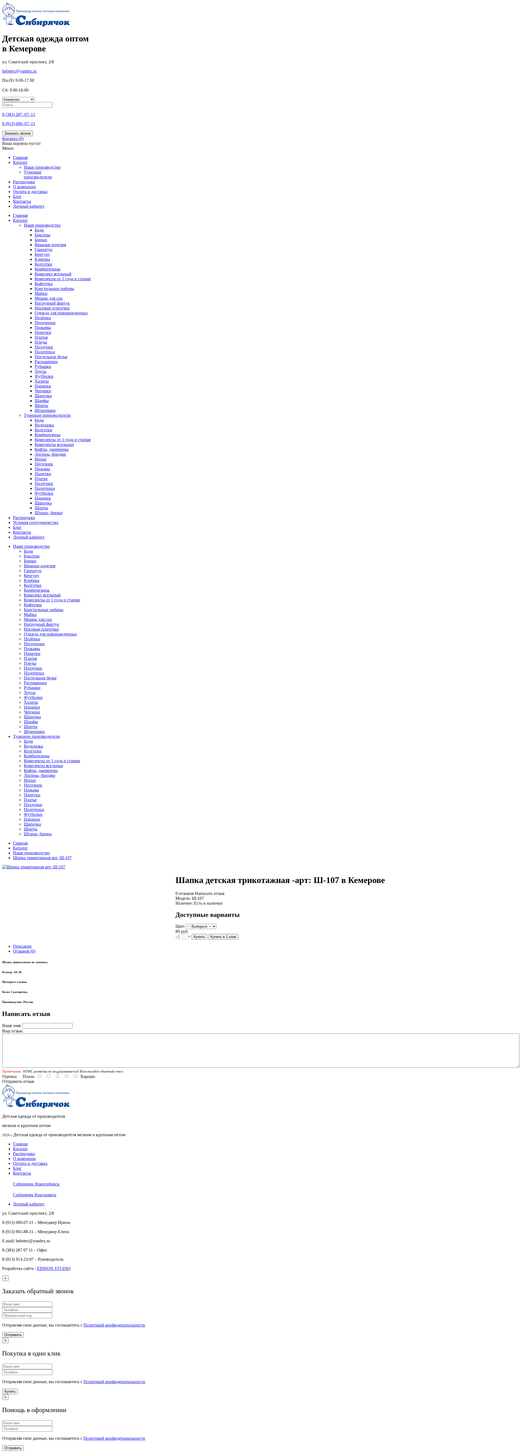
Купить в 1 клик (223, 937)
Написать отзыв (210, 893)
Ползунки (44, 347)
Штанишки (45, 410)
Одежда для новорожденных (61, 313)
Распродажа (24, 182)
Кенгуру (42, 254)
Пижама (42, 469)
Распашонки (46, 361)
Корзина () (13, 138)
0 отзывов (185, 893)
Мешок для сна (49, 298)
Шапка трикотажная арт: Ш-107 (42, 857)
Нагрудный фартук (52, 303)
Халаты (42, 381)
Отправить (13, 1335)
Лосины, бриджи (50, 454)
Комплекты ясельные (54, 444)
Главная (20, 157)
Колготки (43, 264)
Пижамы (43, 327)
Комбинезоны (47, 269)
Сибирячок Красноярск (34, 1195)
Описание (22, 946)
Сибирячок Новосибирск (36, 1184)
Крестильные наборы (54, 288)
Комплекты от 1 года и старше (63, 278)
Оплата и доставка (30, 191)
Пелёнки (43, 317)
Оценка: (9, 1076)
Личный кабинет (28, 206)
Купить (199, 937)
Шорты (41, 405)
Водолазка (44, 425)
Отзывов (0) (24, 951)
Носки (41, 459)
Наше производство (42, 167)
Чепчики (43, 391)
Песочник (44, 464)
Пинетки (43, 332)
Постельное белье (51, 356)
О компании (24, 186)
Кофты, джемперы (52, 449)
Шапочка (43, 395)
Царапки (43, 386)
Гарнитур (43, 249)
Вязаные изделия (50, 244)
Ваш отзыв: (12, 1031)
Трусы (40, 371)
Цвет (180, 926)
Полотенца (45, 352)
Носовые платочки (52, 308)
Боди (39, 230)
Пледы (41, 342)
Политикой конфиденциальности (114, 1325)
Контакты (22, 201)
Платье (41, 478)
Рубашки (43, 366)
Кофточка (44, 283)
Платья (41, 337)
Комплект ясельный (53, 274)
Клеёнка (42, 259)
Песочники (45, 322)
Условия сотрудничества (35, 522)
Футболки (44, 376)
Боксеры (42, 235)
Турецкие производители (38, 174)
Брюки (41, 239)
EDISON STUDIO (54, 1268)
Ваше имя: (11, 1025)
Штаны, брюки (49, 512)
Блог (17, 196)
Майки (41, 293)
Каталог (20, 162)
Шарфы (42, 400)
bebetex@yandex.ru (19, 71)
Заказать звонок (17, 133)
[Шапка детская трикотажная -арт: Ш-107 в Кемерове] (33, 867)
